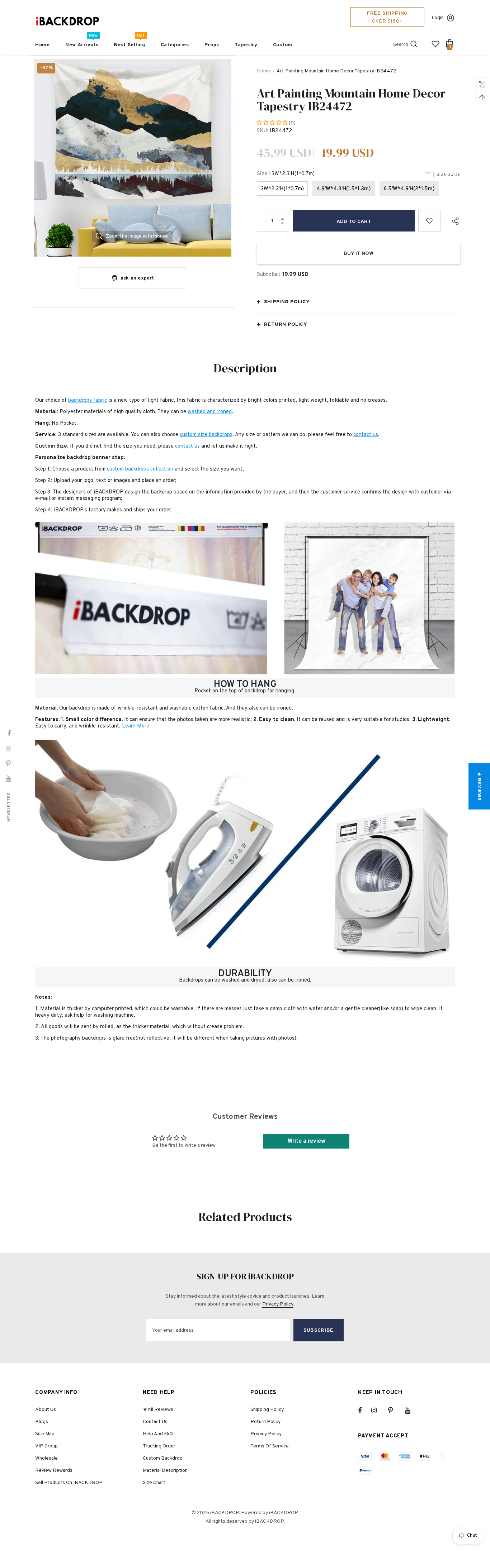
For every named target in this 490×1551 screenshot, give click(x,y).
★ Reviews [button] (479, 786)
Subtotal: (268, 274)
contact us (187, 446)
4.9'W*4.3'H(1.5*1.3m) (343, 189)
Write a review (306, 1141)
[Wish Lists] (429, 221)
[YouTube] (411, 1410)
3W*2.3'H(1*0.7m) (282, 189)
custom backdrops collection (140, 469)
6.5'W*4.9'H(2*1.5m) (409, 189)
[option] (132, 158)
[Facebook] (364, 1410)
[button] (273, 123)
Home (263, 71)
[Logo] (67, 21)
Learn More (135, 726)
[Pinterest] (394, 1410)
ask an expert (137, 278)
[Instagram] (377, 1410)
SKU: (262, 131)
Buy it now (358, 253)
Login (438, 18)
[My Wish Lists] (435, 47)
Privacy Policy (277, 1304)
